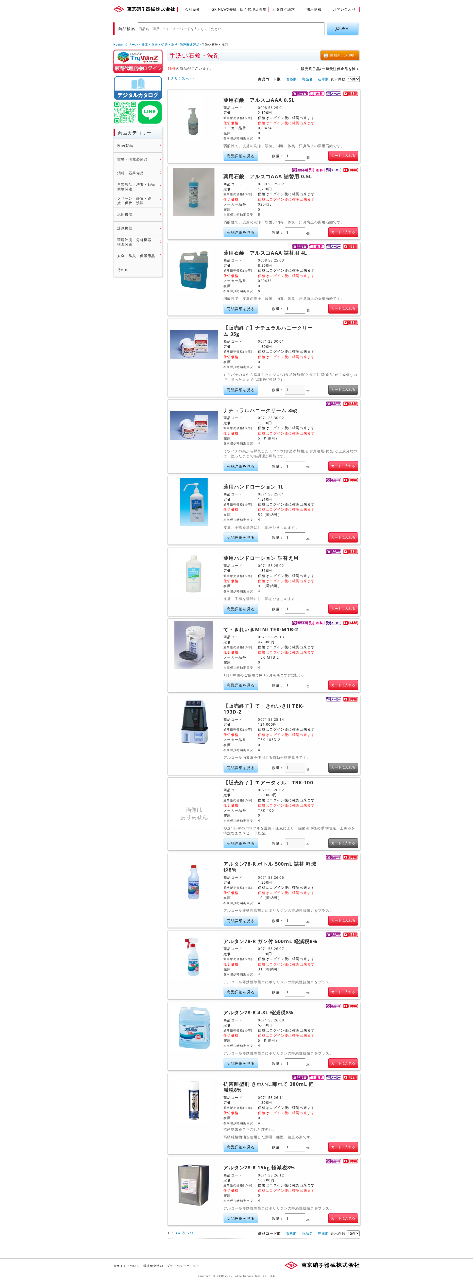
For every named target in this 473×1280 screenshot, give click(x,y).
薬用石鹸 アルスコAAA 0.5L (259, 100)
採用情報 (313, 9)
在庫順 (323, 79)
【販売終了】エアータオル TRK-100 (268, 783)
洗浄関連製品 (190, 44)
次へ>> (188, 78)
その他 (123, 269)
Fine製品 (125, 145)
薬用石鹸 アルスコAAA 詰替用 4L (265, 253)
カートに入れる (343, 155)
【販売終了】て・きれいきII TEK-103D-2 (263, 709)
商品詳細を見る (241, 156)
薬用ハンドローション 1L (253, 487)
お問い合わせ (344, 9)
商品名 (307, 79)
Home (118, 44)
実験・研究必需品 (132, 159)
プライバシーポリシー (183, 1266)
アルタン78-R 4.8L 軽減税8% (258, 1013)
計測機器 (124, 228)
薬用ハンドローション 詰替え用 (261, 558)
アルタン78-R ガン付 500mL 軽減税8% (270, 941)
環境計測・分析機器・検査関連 (136, 242)
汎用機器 (124, 214)
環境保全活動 (153, 1266)
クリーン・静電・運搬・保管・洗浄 (151, 44)
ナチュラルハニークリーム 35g (260, 410)
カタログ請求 (283, 9)
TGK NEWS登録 (223, 9)
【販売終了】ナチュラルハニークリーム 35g (268, 331)
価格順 (291, 79)
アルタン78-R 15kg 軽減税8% (259, 1168)
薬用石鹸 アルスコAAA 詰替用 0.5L (267, 176)
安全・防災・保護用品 (136, 256)
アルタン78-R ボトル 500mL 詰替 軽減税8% (270, 867)
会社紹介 (192, 9)
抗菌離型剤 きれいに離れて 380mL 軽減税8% (268, 1087)
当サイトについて (126, 1266)
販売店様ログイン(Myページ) (138, 61)
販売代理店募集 (253, 9)
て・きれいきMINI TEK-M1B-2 (260, 629)
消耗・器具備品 (130, 173)
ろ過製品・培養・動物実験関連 (136, 187)
